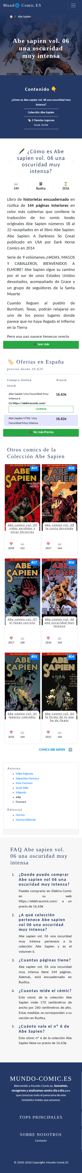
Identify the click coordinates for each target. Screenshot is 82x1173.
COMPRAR (41, 409)
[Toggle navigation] (73, 6)
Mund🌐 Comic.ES (22, 5)
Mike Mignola (24, 773)
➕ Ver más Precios (41, 432)
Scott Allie (22, 788)
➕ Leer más (41, 344)
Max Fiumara (24, 783)
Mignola (21, 792)
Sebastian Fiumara (27, 778)
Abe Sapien (24, 16)
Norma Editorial (26, 819)
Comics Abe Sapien (52, 750)
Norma (20, 815)
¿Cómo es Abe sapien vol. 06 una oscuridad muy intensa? (41, 102)
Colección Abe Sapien (41, 112)
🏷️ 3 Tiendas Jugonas (41, 123)
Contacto (41, 1140)
